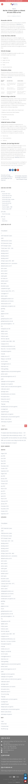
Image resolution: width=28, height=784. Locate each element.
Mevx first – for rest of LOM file (8, 349)
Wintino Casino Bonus (6, 419)
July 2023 (3, 486)
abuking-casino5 (4, 258)
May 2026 (3, 461)
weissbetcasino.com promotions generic (10, 416)
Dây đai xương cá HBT (6, 209)
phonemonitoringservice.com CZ (8, 376)
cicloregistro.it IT (5, 293)
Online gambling (4, 369)
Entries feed (4, 723)
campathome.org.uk (5, 288)
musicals (3, 354)
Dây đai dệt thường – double (8, 199)
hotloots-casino (4, 336)
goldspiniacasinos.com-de (7, 321)
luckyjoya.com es (5, 344)
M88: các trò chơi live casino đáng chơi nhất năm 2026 (13, 440)
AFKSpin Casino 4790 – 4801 (7, 261)
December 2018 (4, 506)
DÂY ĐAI (3, 191)
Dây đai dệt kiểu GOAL (7, 195)
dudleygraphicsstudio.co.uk (7, 298)
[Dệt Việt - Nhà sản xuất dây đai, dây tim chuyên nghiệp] (14, 4)
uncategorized (4, 409)
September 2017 (5, 513)
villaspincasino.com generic (7, 414)
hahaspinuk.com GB (5, 328)
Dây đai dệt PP (5, 205)
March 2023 (4, 488)
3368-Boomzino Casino (6, 240)
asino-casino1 (4, 271)
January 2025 (4, 478)
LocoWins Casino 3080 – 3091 (8, 341)
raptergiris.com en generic (7, 384)
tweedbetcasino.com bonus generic (9, 406)
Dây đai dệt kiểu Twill (6, 197)
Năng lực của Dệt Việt (6, 359)
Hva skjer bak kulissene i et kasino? (9, 443)
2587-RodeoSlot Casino (6, 235)
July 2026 (3, 456)
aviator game (4, 276)
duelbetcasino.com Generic (7, 301)
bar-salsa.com (4, 278)
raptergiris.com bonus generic (8, 381)
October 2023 (4, 483)
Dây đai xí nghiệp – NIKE (7, 207)
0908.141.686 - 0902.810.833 (10, 748)
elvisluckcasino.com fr (6, 303)
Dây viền (16, 779)
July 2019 (3, 491)
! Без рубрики (4, 230)
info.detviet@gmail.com (8, 750)
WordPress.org (4, 729)
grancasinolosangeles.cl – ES (7, 323)
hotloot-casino (4, 333)
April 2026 (3, 463)
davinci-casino (4, 296)
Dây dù (3, 219)
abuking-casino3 (4, 253)
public (2, 379)
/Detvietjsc (5, 752)
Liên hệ (14, 780)
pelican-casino (4, 374)
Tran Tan (19, 16)
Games (2, 311)
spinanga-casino (5, 391)
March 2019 (4, 498)
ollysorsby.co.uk (4, 366)
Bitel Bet (19, 24)
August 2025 (4, 473)
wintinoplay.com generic (6, 421)
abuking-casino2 (4, 251)
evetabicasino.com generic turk (8, 306)
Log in (2, 721)
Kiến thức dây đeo (5, 338)
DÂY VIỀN (3, 211)
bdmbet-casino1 (4, 281)
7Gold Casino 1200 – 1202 (7, 248)
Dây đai (11, 779)
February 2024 (4, 481)
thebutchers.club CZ (5, 399)
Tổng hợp (3, 404)
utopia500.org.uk (5, 411)
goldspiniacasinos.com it (6, 318)
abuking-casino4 (4, 256)
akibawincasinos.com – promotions (9, 263)
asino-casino (4, 268)
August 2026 (4, 453)
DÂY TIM (3, 216)
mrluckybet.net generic (6, 351)
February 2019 (4, 501)
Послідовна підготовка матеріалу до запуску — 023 (13, 433)
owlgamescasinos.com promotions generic (11, 371)
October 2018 (4, 511)
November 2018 (5, 508)
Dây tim (20, 779)
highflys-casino (4, 331)
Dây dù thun (4, 220)
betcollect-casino (5, 286)
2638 (2, 238)
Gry (2, 326)
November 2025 (5, 466)
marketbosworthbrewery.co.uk (8, 346)
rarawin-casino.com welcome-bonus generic (11, 386)
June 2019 (3, 493)
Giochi (2, 316)
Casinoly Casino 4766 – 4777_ (8, 291)
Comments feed (4, 726)
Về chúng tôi (6, 779)
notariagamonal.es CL (6, 364)
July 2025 (3, 476)
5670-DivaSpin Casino (6, 245)
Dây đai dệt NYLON (6, 201)
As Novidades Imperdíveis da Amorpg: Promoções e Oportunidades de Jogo (21, 177)
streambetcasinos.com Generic (8, 394)
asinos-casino (4, 273)
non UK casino (4, 361)
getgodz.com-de (4, 313)
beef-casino (3, 283)
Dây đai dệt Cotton (6, 193)
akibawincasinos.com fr (6, 266)
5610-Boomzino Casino (6, 243)
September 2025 (5, 471)
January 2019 (4, 503)
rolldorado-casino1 (5, 389)
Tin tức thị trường (5, 401)
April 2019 (3, 496)
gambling (3, 308)
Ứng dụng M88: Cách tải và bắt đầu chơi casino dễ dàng (13, 438)
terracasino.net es (5, 396)
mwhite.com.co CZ (5, 356)
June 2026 (3, 458)
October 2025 (4, 468)
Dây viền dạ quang (6, 214)
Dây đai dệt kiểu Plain (6, 203)
